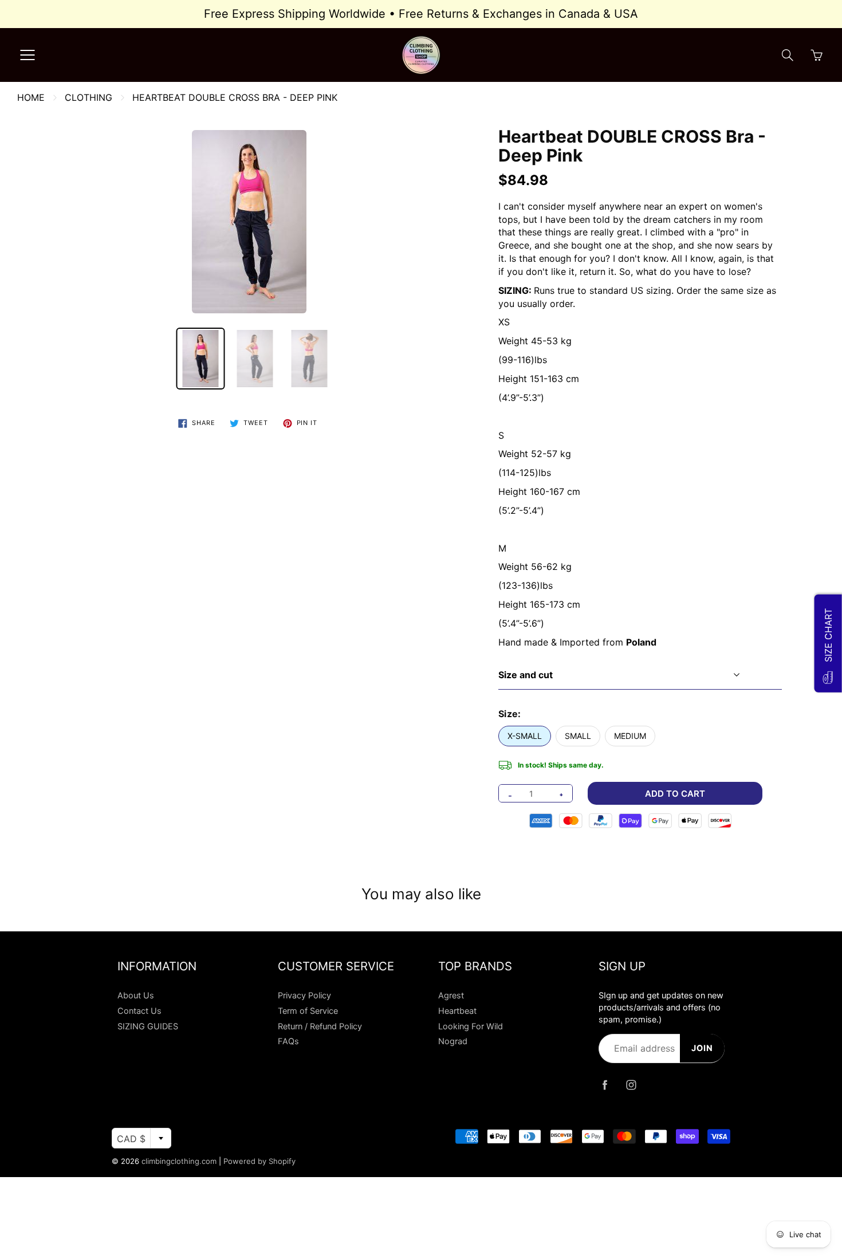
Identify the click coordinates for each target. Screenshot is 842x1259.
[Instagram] (631, 1085)
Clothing (88, 97)
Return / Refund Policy (320, 1026)
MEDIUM (630, 736)
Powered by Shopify (259, 1161)
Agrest (451, 995)
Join (702, 1048)
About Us (135, 995)
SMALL (578, 736)
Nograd (452, 1041)
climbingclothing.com (179, 1161)
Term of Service (308, 1011)
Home (31, 97)
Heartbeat (457, 1011)
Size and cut (525, 674)
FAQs (288, 1041)
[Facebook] (605, 1085)
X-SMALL (524, 736)
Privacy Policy (304, 995)
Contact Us (139, 1011)
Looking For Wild (470, 1026)
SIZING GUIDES (147, 1026)
